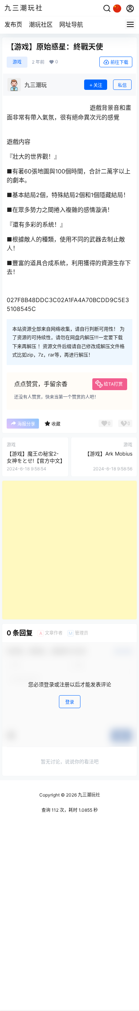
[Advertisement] (69, 550)
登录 (69, 702)
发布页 (13, 24)
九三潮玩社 (88, 795)
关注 (97, 85)
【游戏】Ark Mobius (108, 453)
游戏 (17, 62)
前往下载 (119, 62)
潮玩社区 (41, 24)
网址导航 (71, 24)
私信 (122, 85)
